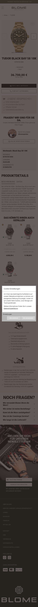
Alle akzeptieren (28, 318)
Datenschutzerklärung (11, 308)
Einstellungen (7, 314)
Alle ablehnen (14, 318)
